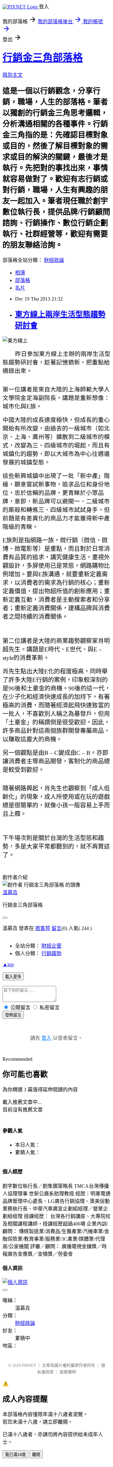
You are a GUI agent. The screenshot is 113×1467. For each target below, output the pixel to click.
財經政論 (54, 260)
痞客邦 (42, 928)
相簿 (20, 272)
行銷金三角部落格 (43, 57)
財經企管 (51, 946)
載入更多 (13, 976)
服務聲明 (68, 1372)
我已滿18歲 (15, 1454)
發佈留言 (13, 1015)
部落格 (22, 280)
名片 (20, 288)
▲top (8, 964)
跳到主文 (13, 75)
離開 (36, 1454)
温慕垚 (10, 892)
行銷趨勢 (51, 953)
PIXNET (29, 1365)
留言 (56, 928)
